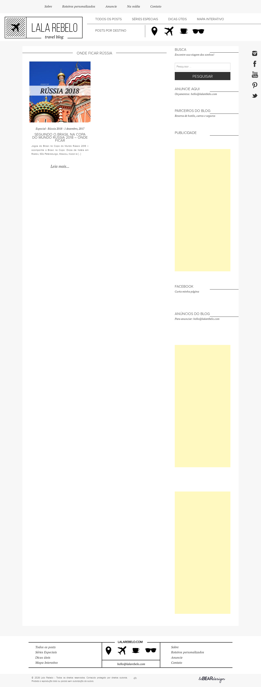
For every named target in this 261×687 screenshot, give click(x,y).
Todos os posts (108, 19)
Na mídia (133, 6)
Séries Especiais (145, 19)
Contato (155, 6)
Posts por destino (110, 30)
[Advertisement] (202, 210)
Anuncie (111, 6)
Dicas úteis (177, 19)
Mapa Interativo (210, 19)
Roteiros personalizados (78, 6)
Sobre (48, 6)
